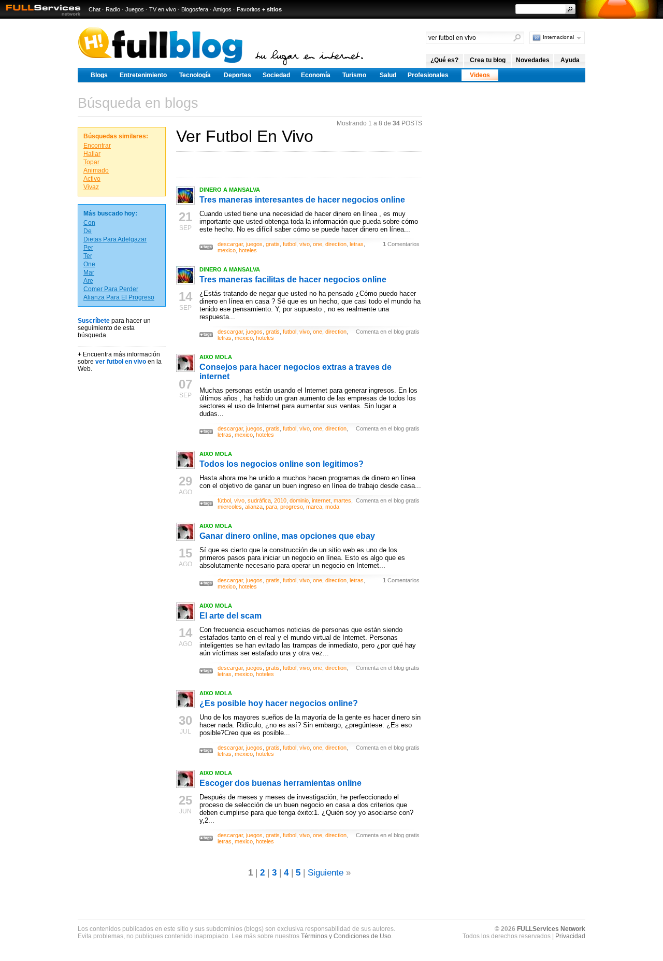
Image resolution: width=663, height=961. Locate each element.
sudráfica (259, 500)
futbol (289, 244)
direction (336, 244)
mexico (227, 250)
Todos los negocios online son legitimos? (281, 464)
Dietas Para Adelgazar (115, 239)
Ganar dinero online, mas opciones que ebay (287, 536)
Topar (91, 162)
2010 (280, 500)
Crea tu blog (488, 60)
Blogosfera (194, 9)
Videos (480, 75)
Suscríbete (94, 320)
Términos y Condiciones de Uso (346, 936)
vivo (304, 244)
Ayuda (570, 60)
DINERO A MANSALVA (229, 190)
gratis (273, 244)
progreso (291, 507)
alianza (254, 507)
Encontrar (97, 145)
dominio (299, 500)
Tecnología (195, 75)
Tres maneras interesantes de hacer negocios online (302, 199)
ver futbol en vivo (120, 361)
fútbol (224, 500)
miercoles (230, 507)
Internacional (558, 37)
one (317, 244)
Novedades (533, 60)
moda (332, 507)
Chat (94, 9)
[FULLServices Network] (40, 16)
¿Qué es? (444, 60)
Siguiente (325, 872)
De (87, 231)
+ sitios (272, 9)
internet (321, 500)
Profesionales (428, 75)
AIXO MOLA (215, 357)
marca (314, 507)
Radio (113, 9)
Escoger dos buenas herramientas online (280, 783)
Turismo (354, 75)
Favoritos (249, 9)
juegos (254, 244)
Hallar (91, 153)
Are (88, 280)
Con (89, 222)
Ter (87, 256)
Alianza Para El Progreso (118, 297)
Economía (315, 75)
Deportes (237, 75)
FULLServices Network (551, 929)
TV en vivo (162, 9)
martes (342, 500)
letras (357, 244)
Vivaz (91, 187)
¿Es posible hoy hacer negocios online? (278, 703)
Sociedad (276, 75)
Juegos (134, 9)
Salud (388, 75)
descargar (230, 244)
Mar (88, 272)
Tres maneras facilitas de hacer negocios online (292, 279)
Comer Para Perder (110, 289)
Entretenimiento (143, 75)
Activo (91, 178)
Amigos (222, 9)
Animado (96, 170)
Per (88, 247)
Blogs (99, 75)
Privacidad (570, 936)
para (271, 507)
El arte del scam (230, 615)
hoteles (248, 250)
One (89, 264)
